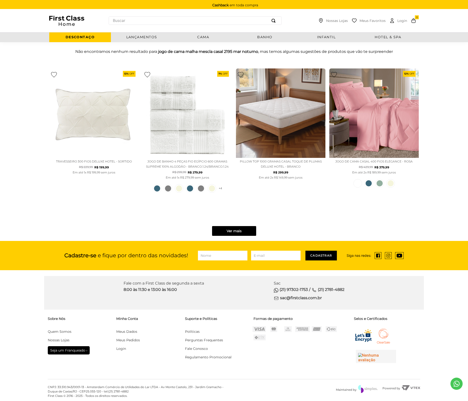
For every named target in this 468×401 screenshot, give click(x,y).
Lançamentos (141, 37)
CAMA (203, 37)
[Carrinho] (413, 20)
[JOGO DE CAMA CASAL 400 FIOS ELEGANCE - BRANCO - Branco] (358, 183)
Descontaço (80, 37)
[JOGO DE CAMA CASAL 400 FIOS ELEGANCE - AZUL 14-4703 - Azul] (369, 183)
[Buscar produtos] (274, 21)
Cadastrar (321, 255)
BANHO (264, 37)
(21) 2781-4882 (331, 289)
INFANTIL (326, 37)
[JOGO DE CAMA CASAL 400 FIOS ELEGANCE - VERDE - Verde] (380, 183)
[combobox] (195, 20)
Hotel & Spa (388, 37)
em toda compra (235, 5)
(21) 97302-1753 (294, 289)
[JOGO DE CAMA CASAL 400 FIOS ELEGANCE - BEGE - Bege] (391, 183)
